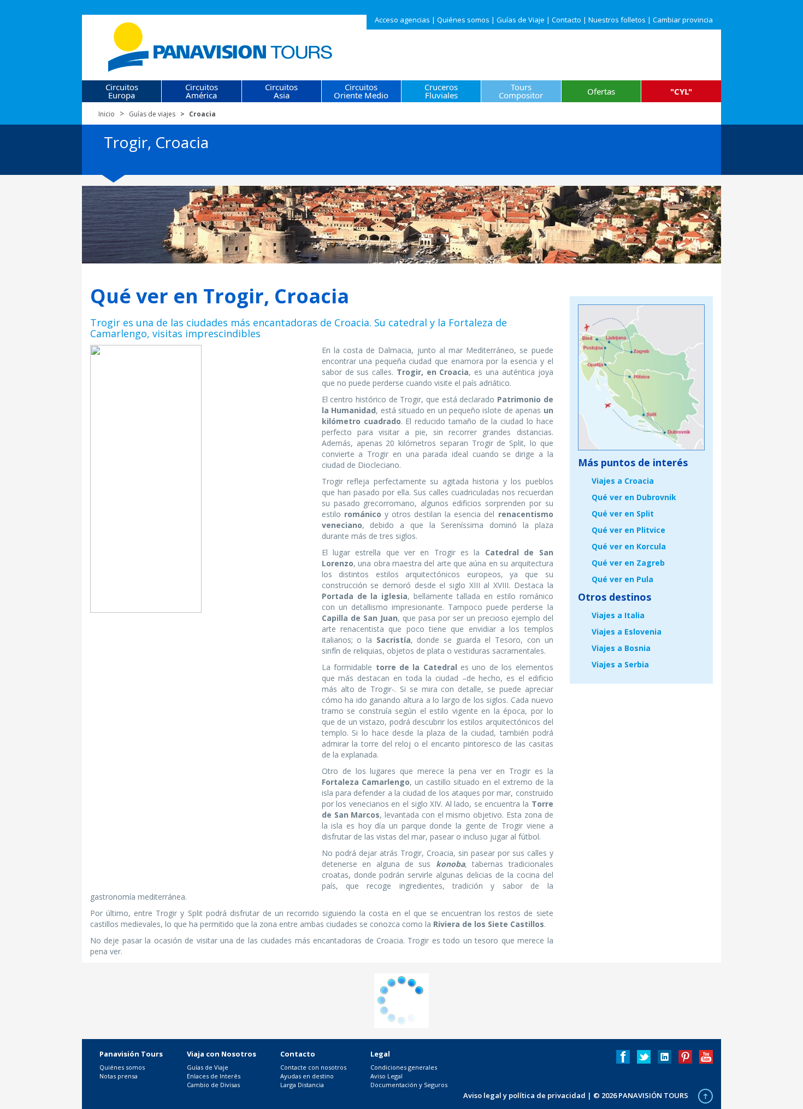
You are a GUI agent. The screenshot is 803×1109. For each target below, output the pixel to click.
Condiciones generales (403, 1067)
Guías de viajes (152, 114)
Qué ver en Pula (622, 579)
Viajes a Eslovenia (627, 631)
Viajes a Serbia (620, 664)
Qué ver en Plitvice (628, 530)
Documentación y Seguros (408, 1085)
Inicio (106, 114)
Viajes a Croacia (623, 481)
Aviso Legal (386, 1076)
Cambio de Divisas (213, 1085)
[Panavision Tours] (221, 44)
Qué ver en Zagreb (628, 563)
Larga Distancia (302, 1085)
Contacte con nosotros (313, 1067)
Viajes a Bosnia (621, 648)
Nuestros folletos (617, 20)
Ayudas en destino (307, 1076)
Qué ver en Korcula (629, 546)
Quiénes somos (463, 20)
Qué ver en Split (623, 513)
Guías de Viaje (521, 20)
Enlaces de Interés (213, 1076)
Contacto (566, 20)
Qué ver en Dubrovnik (634, 497)
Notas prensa (118, 1076)
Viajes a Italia (618, 615)
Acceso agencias (402, 20)
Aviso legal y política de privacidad (524, 1095)
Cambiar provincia (683, 20)
